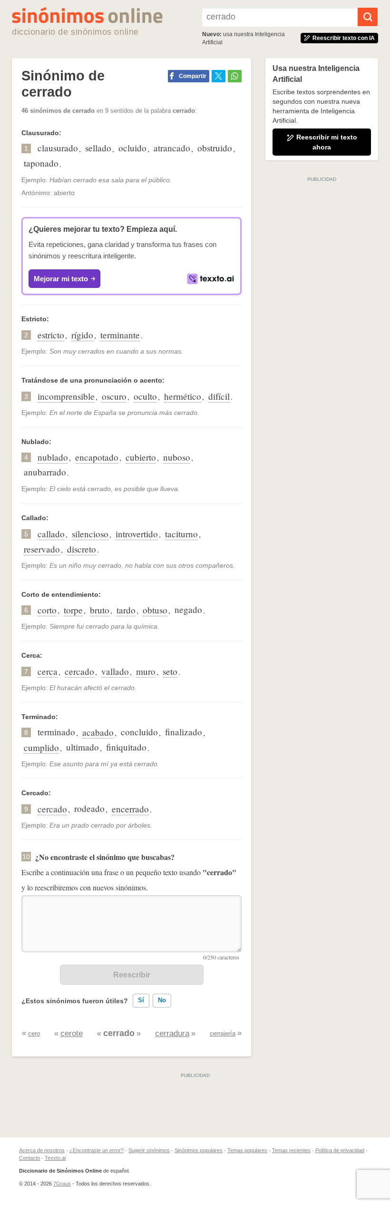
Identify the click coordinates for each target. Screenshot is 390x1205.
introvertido (137, 534)
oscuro (114, 396)
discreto (81, 549)
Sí (141, 1000)
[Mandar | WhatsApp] (235, 76)
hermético (182, 396)
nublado (53, 457)
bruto (99, 610)
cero (34, 1033)
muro (146, 671)
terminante (120, 335)
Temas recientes (291, 1150)
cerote (71, 1033)
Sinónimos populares (199, 1150)
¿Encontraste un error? (96, 1150)
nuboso (176, 457)
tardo (126, 610)
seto (170, 671)
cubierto (141, 457)
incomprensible (66, 396)
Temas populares (247, 1150)
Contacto (29, 1158)
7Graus (62, 1183)
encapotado (96, 457)
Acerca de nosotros (42, 1150)
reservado (42, 549)
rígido (82, 335)
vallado (115, 671)
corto (47, 610)
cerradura (172, 1033)
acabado (98, 732)
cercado (79, 671)
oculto (145, 396)
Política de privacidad (339, 1150)
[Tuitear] (218, 76)
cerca (48, 671)
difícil (219, 396)
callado (51, 534)
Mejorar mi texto (61, 279)
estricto (51, 335)
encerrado (130, 809)
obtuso (155, 610)
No (162, 1000)
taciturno (181, 534)
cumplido (41, 747)
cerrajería (222, 1033)
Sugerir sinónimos (149, 1150)
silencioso (90, 534)
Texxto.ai (55, 1158)
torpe (73, 610)
